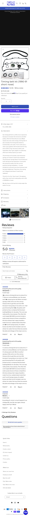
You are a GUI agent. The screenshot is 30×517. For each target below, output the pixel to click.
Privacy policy (6, 459)
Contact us (5, 455)
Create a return (7, 449)
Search (5, 442)
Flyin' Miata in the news (9, 484)
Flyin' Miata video (7, 481)
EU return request (7, 452)
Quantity (3, 98)
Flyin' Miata (12, 514)
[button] (3, 3)
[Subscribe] (23, 497)
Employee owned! (7, 474)
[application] (26, 513)
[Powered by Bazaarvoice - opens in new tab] (15, 220)
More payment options (15, 114)
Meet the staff (6, 478)
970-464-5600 (7, 487)
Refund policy (6, 445)
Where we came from (8, 471)
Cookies (5, 462)
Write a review (19, 88)
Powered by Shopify (19, 514)
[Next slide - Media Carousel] (28, 214)
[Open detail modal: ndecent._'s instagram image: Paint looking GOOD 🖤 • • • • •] (15, 213)
